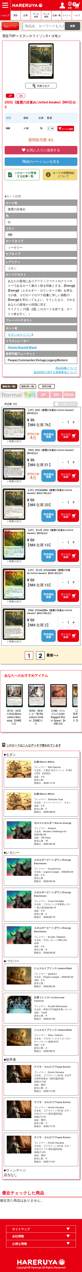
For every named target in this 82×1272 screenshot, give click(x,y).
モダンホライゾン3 (20, 334)
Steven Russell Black (22, 347)
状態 (8, 117)
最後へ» (52, 655)
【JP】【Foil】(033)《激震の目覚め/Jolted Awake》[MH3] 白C (50, 532)
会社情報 (18, 1236)
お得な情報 (19, 1243)
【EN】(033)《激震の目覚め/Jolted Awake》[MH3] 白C (51, 452)
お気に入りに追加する (43, 150)
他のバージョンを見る (43, 162)
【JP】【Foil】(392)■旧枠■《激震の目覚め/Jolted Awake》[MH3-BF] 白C (48, 572)
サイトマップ (21, 1229)
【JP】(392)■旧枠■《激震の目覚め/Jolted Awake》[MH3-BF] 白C (49, 492)
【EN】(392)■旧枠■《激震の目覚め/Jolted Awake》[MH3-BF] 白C (49, 612)
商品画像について (66, 368)
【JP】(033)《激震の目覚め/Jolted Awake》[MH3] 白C (51, 412)
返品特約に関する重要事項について (55, 372)
